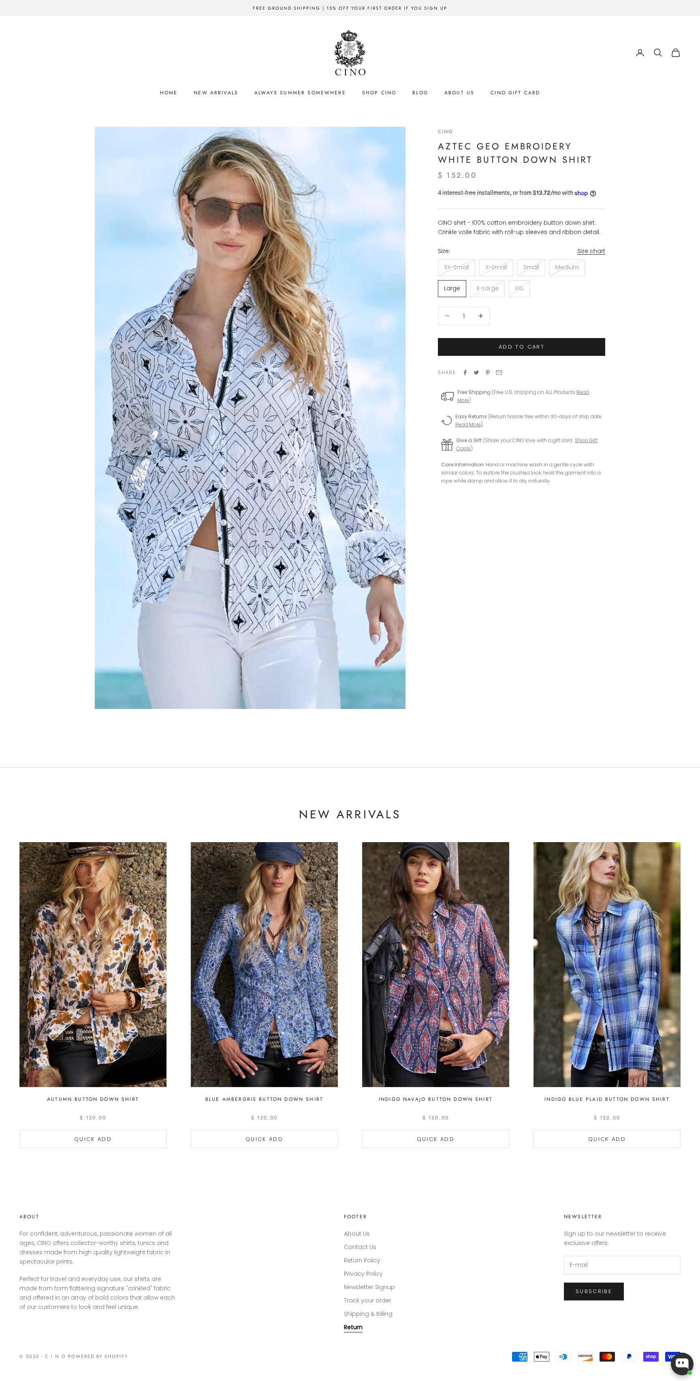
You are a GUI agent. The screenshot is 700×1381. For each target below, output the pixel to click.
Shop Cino (379, 92)
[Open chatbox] (682, 1364)
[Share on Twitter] (476, 372)
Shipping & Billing (368, 1314)
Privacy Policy (363, 1274)
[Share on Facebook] (465, 372)
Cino (445, 131)
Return (353, 1327)
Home (169, 92)
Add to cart (521, 347)
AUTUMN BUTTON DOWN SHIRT (93, 1099)
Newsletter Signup (369, 1287)
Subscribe (594, 1291)
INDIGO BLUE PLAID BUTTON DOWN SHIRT (607, 1099)
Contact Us (360, 1247)
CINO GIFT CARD (515, 92)
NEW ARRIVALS (216, 92)
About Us (459, 92)
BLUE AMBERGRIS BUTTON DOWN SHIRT (264, 1099)
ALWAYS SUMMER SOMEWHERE (300, 92)
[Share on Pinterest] (487, 372)
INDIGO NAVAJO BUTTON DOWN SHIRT (436, 1099)
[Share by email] (499, 372)
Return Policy (362, 1260)
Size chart (591, 251)
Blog (420, 92)
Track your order (367, 1300)
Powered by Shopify (98, 1356)
